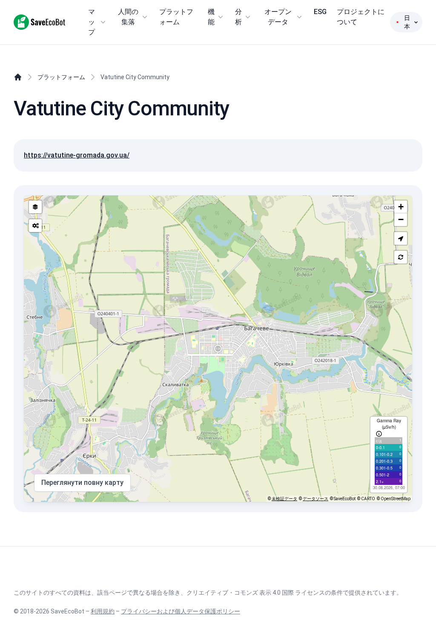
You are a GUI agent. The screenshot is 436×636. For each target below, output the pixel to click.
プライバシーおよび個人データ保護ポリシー (180, 611)
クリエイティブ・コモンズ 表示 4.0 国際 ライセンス (255, 592)
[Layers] (35, 207)
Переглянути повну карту (82, 482)
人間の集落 (128, 17)
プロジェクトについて (360, 17)
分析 (238, 17)
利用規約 (103, 611)
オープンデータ (278, 17)
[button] (400, 238)
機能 (211, 17)
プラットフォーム (176, 17)
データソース (315, 498)
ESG (320, 12)
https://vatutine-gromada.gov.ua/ (76, 155)
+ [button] (401, 206)
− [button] (401, 219)
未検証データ (284, 498)
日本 (407, 22)
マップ (91, 22)
